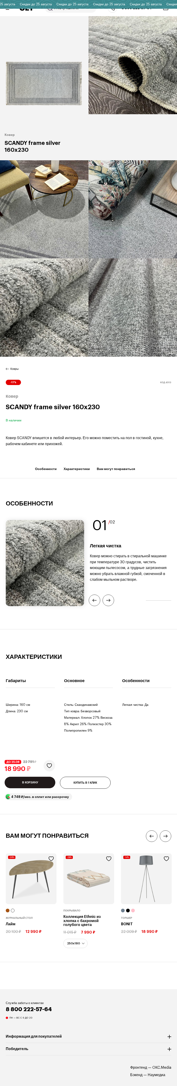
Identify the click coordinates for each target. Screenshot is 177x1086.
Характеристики (77, 468)
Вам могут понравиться (116, 468)
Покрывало (71, 910)
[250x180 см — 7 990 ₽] (75, 943)
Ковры (14, 369)
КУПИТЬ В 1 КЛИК (85, 782)
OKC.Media (161, 1067)
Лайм (10, 924)
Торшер (126, 918)
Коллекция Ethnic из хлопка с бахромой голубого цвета (82, 921)
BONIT (127, 924)
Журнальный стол (19, 918)
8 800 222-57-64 (29, 1009)
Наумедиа (156, 1075)
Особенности (46, 468)
